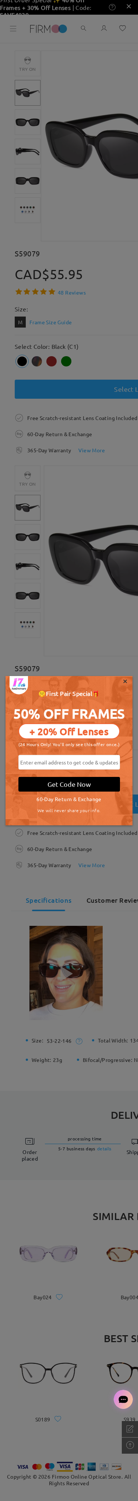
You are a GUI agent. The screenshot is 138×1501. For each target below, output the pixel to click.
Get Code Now (69, 784)
